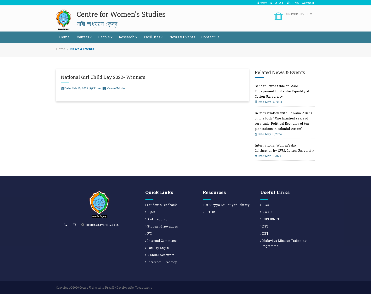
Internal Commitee (161, 241)
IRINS (294, 3)
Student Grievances (162, 226)
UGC (265, 205)
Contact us (210, 37)
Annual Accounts (160, 255)
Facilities (152, 37)
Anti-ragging (157, 219)
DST (264, 226)
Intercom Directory (161, 262)
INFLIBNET (270, 219)
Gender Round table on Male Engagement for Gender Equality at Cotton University (282, 91)
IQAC (150, 212)
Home (64, 37)
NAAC (266, 212)
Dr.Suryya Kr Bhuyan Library (227, 205)
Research (127, 37)
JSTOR (209, 212)
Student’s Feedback (161, 205)
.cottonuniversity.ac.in (102, 225)
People (104, 37)
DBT (265, 233)
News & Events (182, 37)
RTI (149, 233)
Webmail (307, 3)
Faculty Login (157, 248)
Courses (82, 37)
